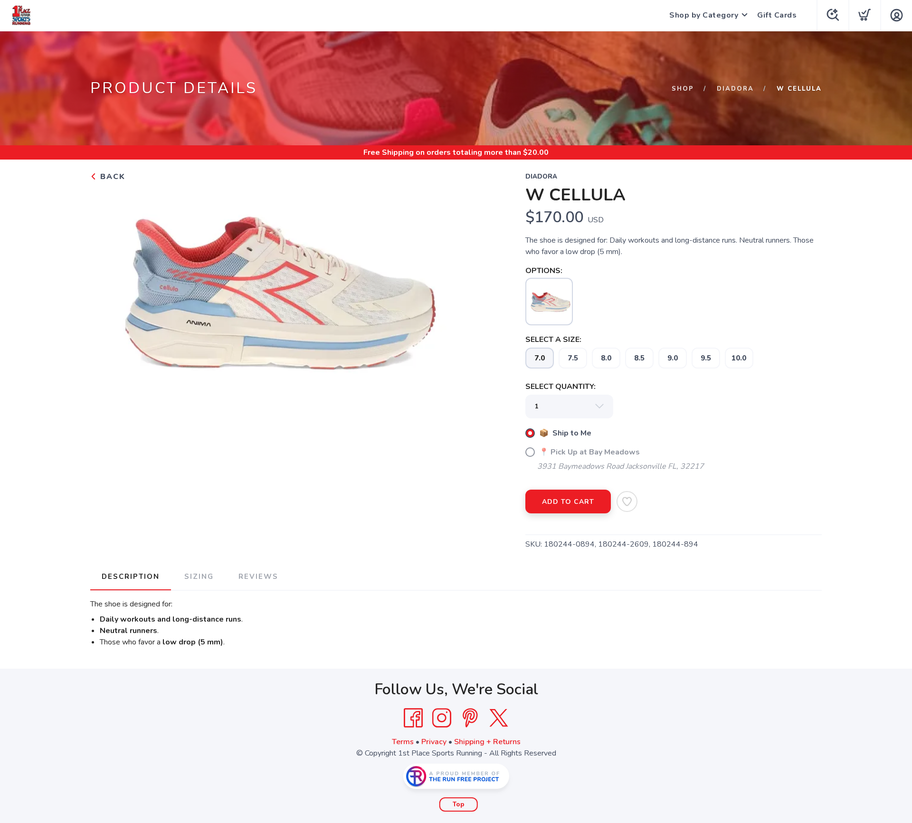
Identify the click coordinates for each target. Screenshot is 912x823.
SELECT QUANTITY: (560, 386)
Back (111, 176)
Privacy (433, 742)
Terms (403, 742)
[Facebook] (413, 718)
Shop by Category (703, 15)
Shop (683, 89)
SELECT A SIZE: (553, 339)
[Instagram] (442, 718)
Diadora (735, 89)
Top (459, 804)
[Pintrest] (470, 718)
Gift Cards (777, 15)
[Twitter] (498, 718)
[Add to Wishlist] (627, 501)
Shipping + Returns (487, 742)
